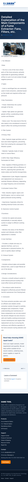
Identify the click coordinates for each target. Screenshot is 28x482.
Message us (10, 455)
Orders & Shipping (6, 440)
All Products (4, 428)
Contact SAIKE (9, 360)
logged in (13, 379)
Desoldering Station (6, 426)
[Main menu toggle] (24, 3)
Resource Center (5, 442)
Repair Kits (4, 445)
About (2, 478)
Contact (7, 478)
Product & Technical (6, 438)
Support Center (5, 435)
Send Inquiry (5, 462)
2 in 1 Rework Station (6, 424)
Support (12, 478)
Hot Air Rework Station (7, 421)
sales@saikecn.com (10, 452)
